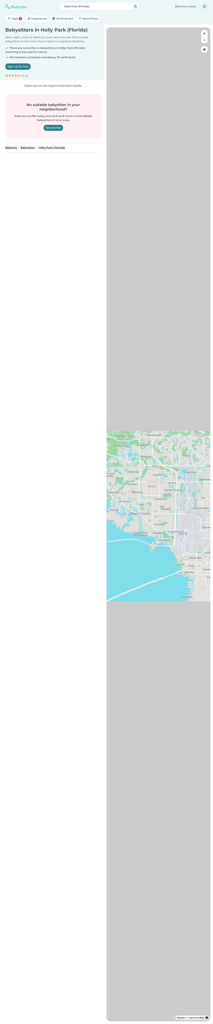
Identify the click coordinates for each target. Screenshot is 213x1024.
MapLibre (181, 1017)
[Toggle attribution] (207, 1018)
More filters (90, 18)
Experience (39, 18)
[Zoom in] (204, 33)
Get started (53, 127)
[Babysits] (16, 6)
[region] (158, 524)
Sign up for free (17, 66)
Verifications (64, 18)
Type (16, 18)
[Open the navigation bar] (204, 6)
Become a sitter (186, 6)
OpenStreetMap (196, 1017)
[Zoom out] (204, 40)
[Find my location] (204, 49)
